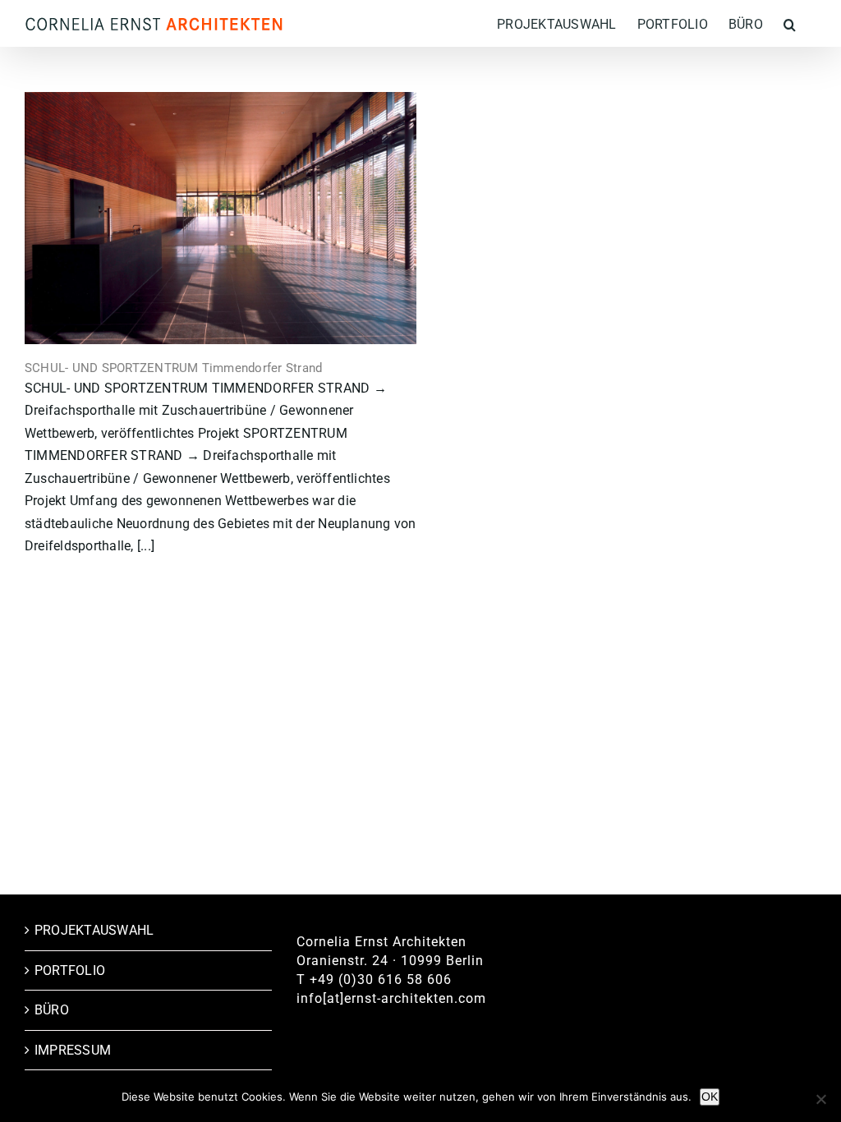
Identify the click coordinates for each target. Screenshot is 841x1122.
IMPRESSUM (72, 1050)
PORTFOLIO (69, 970)
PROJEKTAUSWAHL (94, 930)
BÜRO (51, 1010)
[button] (790, 23)
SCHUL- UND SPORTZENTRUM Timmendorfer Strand (173, 368)
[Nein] (820, 1099)
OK (709, 1096)
